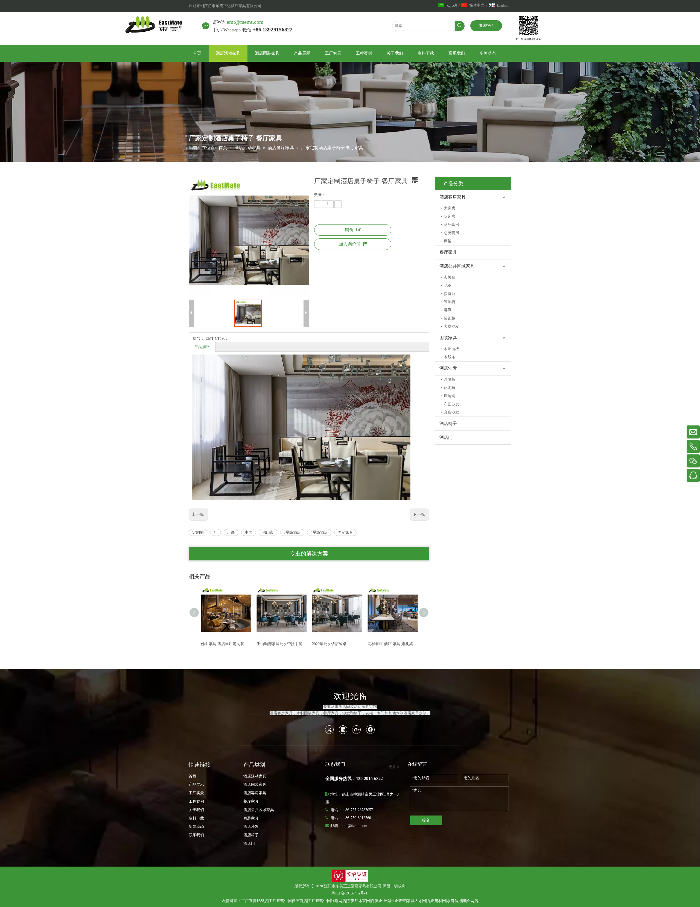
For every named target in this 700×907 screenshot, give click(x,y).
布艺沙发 (451, 404)
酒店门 (446, 437)
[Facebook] (370, 729)
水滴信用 (454, 901)
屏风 (447, 310)
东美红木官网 (358, 901)
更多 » (394, 767)
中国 (248, 532)
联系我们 (196, 835)
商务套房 (451, 225)
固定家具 (345, 532)
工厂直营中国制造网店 (327, 901)
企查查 (400, 901)
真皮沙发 (451, 412)
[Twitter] (329, 729)
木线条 (449, 357)
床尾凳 (449, 396)
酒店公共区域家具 (456, 266)
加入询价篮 (350, 244)
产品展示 (196, 784)
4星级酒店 (319, 532)
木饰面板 (451, 349)
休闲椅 (449, 388)
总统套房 (451, 233)
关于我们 (196, 810)
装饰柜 (449, 318)
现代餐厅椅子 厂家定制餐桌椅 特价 (406, 644)
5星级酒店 (292, 532)
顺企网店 (470, 901)
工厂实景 (196, 793)
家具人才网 (416, 901)
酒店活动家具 (254, 776)
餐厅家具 (448, 252)
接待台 (449, 294)
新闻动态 (196, 827)
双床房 (449, 216)
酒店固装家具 (254, 784)
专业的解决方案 (309, 554)
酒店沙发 (448, 368)
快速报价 (486, 25)
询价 (349, 230)
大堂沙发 (451, 326)
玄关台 (449, 277)
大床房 (449, 208)
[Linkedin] (343, 729)
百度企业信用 (382, 901)
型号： (198, 338)
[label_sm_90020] (350, 875)
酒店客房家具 (452, 197)
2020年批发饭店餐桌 (287, 644)
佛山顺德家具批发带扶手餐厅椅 (239, 644)
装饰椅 (449, 302)
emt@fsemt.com (245, 22)
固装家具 (448, 337)
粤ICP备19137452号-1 (349, 893)
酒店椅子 (448, 423)
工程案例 (196, 801)
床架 (447, 241)
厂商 (231, 532)
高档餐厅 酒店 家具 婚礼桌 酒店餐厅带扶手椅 (350, 644)
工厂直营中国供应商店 (288, 901)
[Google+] (356, 729)
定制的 (198, 532)
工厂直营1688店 (254, 901)
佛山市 (268, 532)
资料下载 (196, 818)
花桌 (447, 285)
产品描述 (202, 347)
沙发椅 (449, 379)
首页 (192, 776)
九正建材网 (436, 901)
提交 (426, 820)
